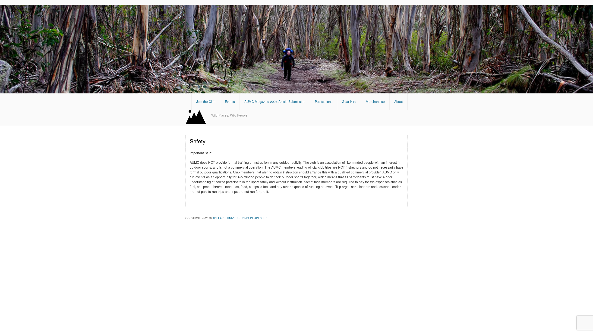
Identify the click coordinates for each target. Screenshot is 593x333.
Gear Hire (349, 101)
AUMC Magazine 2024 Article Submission (274, 101)
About (398, 101)
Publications (323, 101)
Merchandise (375, 101)
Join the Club (205, 101)
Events (230, 101)
